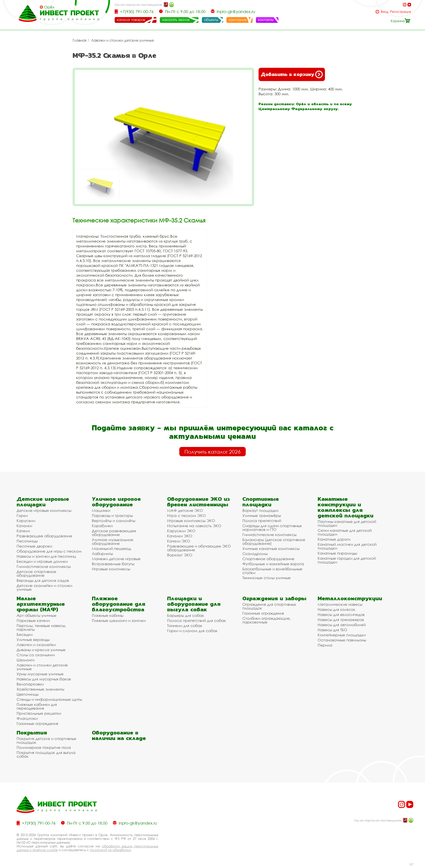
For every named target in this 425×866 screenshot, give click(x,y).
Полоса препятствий (261, 520)
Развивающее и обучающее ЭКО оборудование (199, 548)
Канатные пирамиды (337, 553)
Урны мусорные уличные (40, 674)
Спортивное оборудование (268, 559)
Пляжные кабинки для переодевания (37, 706)
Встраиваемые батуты (113, 564)
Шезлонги (26, 660)
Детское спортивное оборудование (36, 573)
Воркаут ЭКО (179, 555)
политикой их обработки (110, 850)
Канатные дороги (334, 539)
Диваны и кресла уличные (41, 650)
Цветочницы (28, 694)
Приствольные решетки (39, 713)
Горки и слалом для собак (192, 631)
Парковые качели (33, 620)
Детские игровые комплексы (44, 510)
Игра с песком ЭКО (186, 515)
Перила (325, 645)
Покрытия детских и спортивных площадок (46, 740)
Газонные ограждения (37, 723)
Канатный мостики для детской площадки (347, 546)
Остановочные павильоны (342, 640)
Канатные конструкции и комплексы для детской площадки (345, 507)
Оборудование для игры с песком (49, 551)
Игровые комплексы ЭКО (191, 520)
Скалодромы (255, 553)
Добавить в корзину (287, 74)
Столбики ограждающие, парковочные (266, 620)
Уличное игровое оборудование (116, 501)
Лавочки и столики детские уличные (122, 40)
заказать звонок (176, 19)
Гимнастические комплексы (44, 566)
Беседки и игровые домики (42, 561)
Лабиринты (102, 553)
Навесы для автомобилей (342, 625)
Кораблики (102, 526)
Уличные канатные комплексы (270, 548)
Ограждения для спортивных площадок (269, 606)
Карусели (26, 520)
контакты (266, 19)
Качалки (24, 526)
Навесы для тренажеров (341, 619)
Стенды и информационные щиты (49, 699)
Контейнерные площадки (342, 635)
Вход (384, 12)
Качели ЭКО (178, 541)
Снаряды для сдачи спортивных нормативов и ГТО (272, 527)
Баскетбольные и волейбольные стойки (272, 571)
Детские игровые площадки (43, 501)
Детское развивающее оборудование (114, 532)
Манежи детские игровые (116, 559)
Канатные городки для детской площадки (347, 560)
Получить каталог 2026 (212, 452)
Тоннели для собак (184, 625)
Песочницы (27, 541)
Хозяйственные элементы (40, 689)
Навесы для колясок (336, 609)
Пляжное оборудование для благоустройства (118, 604)
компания (237, 19)
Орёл (49, 7)
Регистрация (400, 12)
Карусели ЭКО (181, 531)
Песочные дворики (34, 546)
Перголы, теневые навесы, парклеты (41, 627)
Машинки (101, 510)
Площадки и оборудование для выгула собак (193, 604)
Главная (79, 40)
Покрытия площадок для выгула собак (46, 754)
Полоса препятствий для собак (196, 620)
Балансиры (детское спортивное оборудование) (273, 541)
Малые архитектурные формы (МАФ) (41, 604)
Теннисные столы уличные (266, 578)
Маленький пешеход (111, 548)
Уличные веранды (33, 639)
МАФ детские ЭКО (185, 510)
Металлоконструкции (350, 598)
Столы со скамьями (36, 655)
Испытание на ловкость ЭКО (194, 526)
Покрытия (32, 732)
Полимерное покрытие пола (44, 747)
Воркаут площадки (260, 510)
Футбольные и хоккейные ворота (273, 564)
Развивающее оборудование (44, 536)
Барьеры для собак (185, 615)
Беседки (25, 634)
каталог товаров (131, 19)
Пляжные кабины (107, 615)
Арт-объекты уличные (36, 615)
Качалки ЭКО (179, 536)
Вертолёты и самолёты (113, 520)
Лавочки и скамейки (36, 645)
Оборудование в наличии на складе (119, 735)
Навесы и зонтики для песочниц (46, 556)
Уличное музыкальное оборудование (112, 541)
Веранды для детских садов (43, 580)
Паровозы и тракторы (112, 515)
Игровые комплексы (111, 569)
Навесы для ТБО (332, 630)
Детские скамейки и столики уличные (44, 587)
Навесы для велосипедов (341, 614)
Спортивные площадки (260, 501)
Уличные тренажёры (261, 515)
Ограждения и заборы (274, 598)
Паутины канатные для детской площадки (347, 523)
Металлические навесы (340, 604)
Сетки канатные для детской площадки (345, 532)
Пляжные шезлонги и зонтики (119, 620)
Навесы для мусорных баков (44, 679)
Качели (23, 531)
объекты (211, 19)
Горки (22, 515)
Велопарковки (30, 684)
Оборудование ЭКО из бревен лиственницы (198, 501)
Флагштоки (27, 718)
